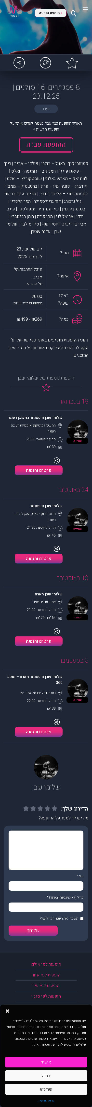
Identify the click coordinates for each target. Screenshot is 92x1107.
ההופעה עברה (46, 144)
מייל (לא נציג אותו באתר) (66, 897)
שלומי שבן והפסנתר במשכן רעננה (35, 418)
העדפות (46, 1089)
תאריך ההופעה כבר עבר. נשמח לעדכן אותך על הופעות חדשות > (46, 126)
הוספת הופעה (50, 13)
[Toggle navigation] (82, 9)
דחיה (46, 1076)
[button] (7, 1010)
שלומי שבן (46, 787)
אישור (46, 1062)
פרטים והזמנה (39, 470)
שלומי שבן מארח (49, 594)
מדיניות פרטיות (46, 1101)
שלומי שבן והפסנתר (46, 506)
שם (81, 876)
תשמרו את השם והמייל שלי (59, 918)
